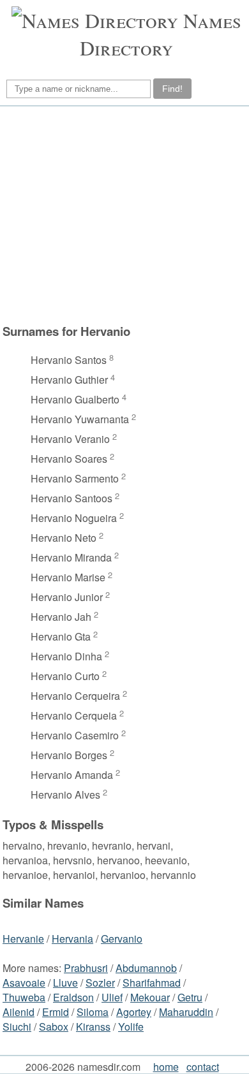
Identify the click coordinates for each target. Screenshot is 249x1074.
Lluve (65, 982)
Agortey (133, 1012)
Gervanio (121, 938)
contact (202, 1066)
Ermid (55, 1012)
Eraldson (73, 997)
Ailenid (18, 1012)
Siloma (93, 1012)
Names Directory (160, 33)
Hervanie (23, 938)
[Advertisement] (123, 215)
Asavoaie (24, 982)
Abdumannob (146, 968)
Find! (172, 88)
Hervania (72, 938)
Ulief (112, 997)
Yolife (131, 1026)
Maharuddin (186, 1012)
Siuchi (17, 1026)
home (166, 1066)
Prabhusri (86, 968)
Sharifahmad (152, 982)
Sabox (53, 1026)
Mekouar (150, 997)
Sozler (100, 982)
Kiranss (93, 1026)
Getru (189, 997)
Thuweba (24, 997)
